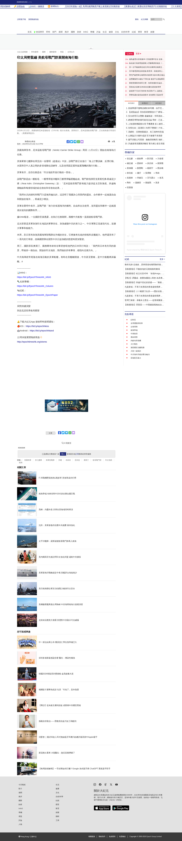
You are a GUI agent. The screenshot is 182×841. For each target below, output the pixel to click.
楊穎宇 (150, 168)
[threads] (105, 784)
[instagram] (95, 784)
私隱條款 (122, 836)
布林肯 (68, 460)
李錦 (157, 173)
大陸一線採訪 (136, 351)
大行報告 (134, 344)
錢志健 (130, 163)
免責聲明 (112, 836)
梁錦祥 (140, 163)
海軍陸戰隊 (50, 460)
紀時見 (133, 320)
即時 (48, 32)
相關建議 (91, 836)
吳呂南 (150, 163)
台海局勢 (134, 327)
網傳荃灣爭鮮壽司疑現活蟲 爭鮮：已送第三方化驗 (146, 120)
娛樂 (152, 32)
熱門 (54, 32)
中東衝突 (134, 334)
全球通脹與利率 (137, 323)
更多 (157, 183)
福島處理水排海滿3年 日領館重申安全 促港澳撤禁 (146, 59)
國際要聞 (52, 52)
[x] (111, 784)
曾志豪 (130, 159)
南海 (20, 463)
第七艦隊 (38, 460)
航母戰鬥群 (97, 460)
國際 (73, 32)
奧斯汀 (86, 460)
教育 (146, 32)
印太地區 (108, 460)
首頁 (30, 32)
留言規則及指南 (21, 447)
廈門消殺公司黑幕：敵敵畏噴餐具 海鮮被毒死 (146, 140)
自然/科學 (125, 32)
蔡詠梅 (160, 168)
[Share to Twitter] (71, 141)
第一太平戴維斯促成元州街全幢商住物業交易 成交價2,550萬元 (146, 67)
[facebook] (100, 784)
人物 (20, 824)
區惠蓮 (130, 187)
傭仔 (139, 173)
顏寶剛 (140, 168)
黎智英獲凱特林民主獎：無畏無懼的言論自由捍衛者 (146, 83)
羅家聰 (160, 163)
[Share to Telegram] (75, 141)
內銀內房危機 (136, 341)
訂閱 (77, 454)
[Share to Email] (81, 141)
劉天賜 (150, 159)
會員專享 (40, 32)
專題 (62, 52)
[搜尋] (164, 19)
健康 (111, 32)
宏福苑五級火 (136, 358)
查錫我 (148, 183)
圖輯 (57, 816)
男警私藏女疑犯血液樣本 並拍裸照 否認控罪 (146, 95)
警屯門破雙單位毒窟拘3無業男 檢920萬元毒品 (147, 75)
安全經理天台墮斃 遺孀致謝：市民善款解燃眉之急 (146, 116)
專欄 (92, 32)
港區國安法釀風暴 (137, 347)
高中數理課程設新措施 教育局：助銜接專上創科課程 (146, 71)
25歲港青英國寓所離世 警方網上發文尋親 (146, 144)
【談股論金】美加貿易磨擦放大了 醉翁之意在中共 (146, 112)
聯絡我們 (102, 836)
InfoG (85, 32)
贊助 (137, 19)
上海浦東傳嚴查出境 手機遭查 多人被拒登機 (146, 124)
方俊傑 (160, 159)
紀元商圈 (144, 19)
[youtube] (116, 784)
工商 (57, 820)
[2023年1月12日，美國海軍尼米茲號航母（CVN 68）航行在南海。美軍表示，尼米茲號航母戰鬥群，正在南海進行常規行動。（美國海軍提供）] (66, 95)
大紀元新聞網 (22, 52)
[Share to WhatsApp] (78, 141)
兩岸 (67, 32)
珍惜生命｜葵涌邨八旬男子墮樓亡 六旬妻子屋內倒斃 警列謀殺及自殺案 (146, 128)
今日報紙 (22, 785)
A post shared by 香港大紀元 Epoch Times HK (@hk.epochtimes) (152, 250)
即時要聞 (34, 52)
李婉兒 (140, 178)
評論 (98, 32)
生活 (105, 32)
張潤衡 (148, 173)
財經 (79, 32)
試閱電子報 (21, 19)
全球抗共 (70, 52)
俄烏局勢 (134, 337)
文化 (117, 32)
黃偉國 (130, 168)
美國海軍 (27, 460)
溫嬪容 (138, 183)
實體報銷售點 (33, 19)
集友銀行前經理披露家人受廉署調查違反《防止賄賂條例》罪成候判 (146, 63)
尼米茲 (77, 460)
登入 (63, 454)
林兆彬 (130, 173)
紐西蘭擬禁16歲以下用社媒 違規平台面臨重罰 (147, 79)
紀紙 (134, 32)
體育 (140, 32)
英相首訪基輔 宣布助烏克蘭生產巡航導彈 (145, 87)
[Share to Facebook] (68, 141)
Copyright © (134, 836)
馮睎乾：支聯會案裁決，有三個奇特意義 (146, 132)
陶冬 (129, 183)
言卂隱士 (151, 178)
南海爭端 (134, 330)
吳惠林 (130, 178)
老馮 (161, 178)
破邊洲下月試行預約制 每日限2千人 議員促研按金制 (146, 91)
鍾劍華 (140, 159)
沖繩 (60, 460)
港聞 (61, 32)
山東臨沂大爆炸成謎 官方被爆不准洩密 (145, 136)
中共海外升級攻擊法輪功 (140, 354)
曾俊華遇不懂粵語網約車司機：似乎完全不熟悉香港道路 (146, 108)
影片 (20, 789)
